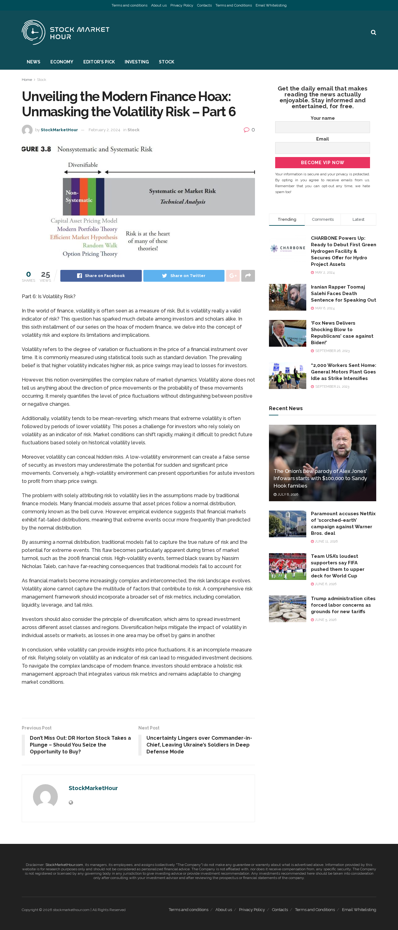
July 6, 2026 (287, 495)
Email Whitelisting (271, 5)
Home (27, 79)
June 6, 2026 (325, 584)
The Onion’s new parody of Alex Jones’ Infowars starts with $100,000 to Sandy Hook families (320, 478)
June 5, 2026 (325, 620)
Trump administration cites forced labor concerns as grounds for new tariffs (343, 605)
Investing (137, 61)
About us (159, 5)
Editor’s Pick (99, 61)
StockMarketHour (59, 129)
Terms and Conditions (233, 5)
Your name (323, 118)
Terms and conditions (129, 5)
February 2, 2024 (104, 129)
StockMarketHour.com (64, 865)
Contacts (204, 5)
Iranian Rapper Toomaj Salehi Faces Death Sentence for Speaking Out (343, 293)
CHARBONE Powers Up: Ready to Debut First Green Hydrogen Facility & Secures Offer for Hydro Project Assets (343, 251)
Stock (166, 61)
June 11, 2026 (326, 541)
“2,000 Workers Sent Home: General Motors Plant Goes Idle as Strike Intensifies (343, 372)
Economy (61, 61)
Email (322, 138)
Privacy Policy (181, 5)
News (33, 61)
